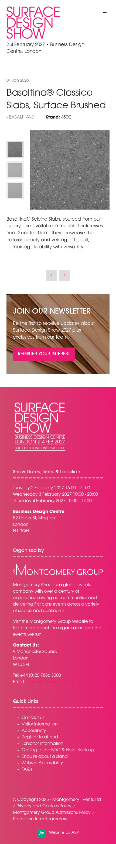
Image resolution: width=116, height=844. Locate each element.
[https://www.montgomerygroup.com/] (58, 574)
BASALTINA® (21, 117)
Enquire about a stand (45, 757)
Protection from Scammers (40, 819)
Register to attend (40, 737)
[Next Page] (64, 275)
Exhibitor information (42, 744)
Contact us (33, 718)
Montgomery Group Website (58, 622)
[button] (105, 11)
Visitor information (40, 724)
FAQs (27, 769)
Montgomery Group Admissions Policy (52, 813)
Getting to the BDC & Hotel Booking (58, 750)
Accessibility (34, 731)
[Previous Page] (51, 275)
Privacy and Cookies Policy (43, 806)
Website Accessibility (42, 763)
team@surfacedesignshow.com (58, 682)
